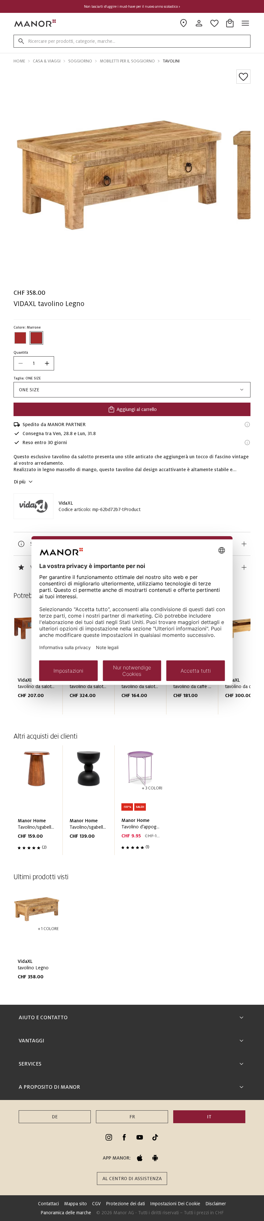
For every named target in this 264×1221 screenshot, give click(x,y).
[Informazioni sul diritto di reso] (247, 442)
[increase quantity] (47, 363)
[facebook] (124, 1137)
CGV (96, 1203)
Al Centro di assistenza (132, 1178)
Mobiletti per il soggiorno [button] (127, 61)
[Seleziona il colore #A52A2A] (20, 338)
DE (55, 1116)
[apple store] (139, 1157)
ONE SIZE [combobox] (29, 389)
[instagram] (108, 1137)
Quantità (21, 352)
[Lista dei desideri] (243, 77)
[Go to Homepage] (35, 23)
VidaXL (66, 503)
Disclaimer (215, 1203)
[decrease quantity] (20, 363)
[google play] (155, 1157)
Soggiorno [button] (80, 61)
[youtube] (139, 1137)
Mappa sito (75, 1203)
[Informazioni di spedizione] (247, 424)
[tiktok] (155, 1137)
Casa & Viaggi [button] (47, 61)
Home (19, 61)
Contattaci (48, 1203)
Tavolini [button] (171, 61)
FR (132, 1116)
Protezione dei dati (125, 1203)
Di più (19, 481)
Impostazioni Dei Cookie (175, 1203)
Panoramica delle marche (66, 1212)
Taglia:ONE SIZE (27, 378)
